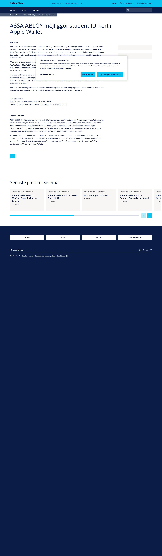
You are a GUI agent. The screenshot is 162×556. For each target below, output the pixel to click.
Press (24, 10)
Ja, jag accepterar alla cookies (110, 75)
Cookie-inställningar (47, 74)
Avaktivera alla (88, 75)
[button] (16, 10)
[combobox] (139, 10)
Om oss (12, 10)
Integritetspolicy (65, 68)
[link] (114, 3)
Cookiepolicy (54, 68)
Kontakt (36, 10)
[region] (81, 68)
